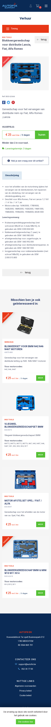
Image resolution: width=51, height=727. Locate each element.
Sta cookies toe (25, 721)
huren (41, 135)
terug (43, 39)
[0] (37, 5)
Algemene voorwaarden (25, 686)
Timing (14, 28)
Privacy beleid (25, 690)
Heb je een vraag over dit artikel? (27, 161)
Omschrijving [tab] (12, 175)
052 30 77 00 (27, 669)
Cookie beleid (25, 695)
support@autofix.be (27, 664)
